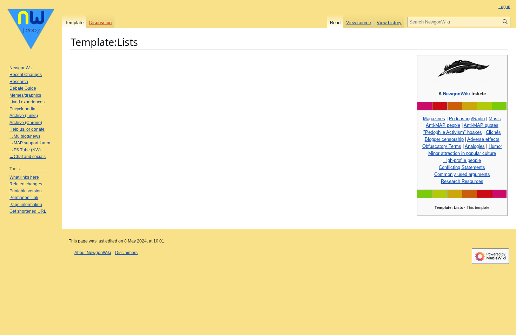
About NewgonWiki (92, 252)
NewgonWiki (456, 93)
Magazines (434, 118)
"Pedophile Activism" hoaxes (452, 132)
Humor (495, 146)
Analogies (475, 146)
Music (495, 118)
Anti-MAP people (443, 125)
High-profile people (462, 160)
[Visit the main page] (31, 28)
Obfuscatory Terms (441, 146)
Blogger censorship (444, 139)
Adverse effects (483, 139)
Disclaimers (126, 252)
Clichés (493, 132)
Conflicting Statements (462, 167)
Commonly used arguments (462, 174)
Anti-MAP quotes (481, 125)
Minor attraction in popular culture (462, 153)
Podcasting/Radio (467, 118)
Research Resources (462, 181)
